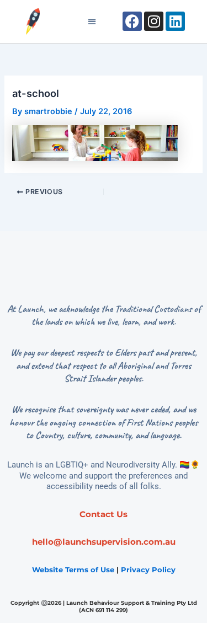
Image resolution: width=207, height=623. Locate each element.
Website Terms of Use (73, 569)
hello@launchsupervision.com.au (104, 541)
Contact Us (103, 514)
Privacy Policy (148, 569)
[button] (92, 21)
